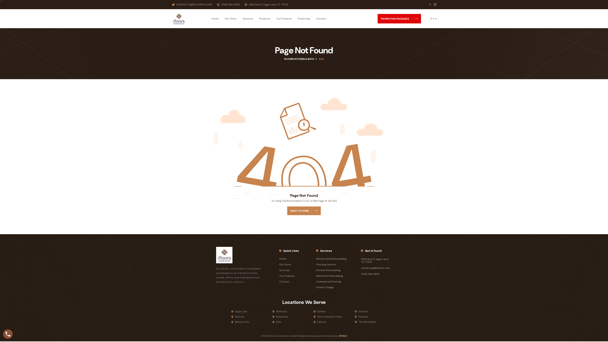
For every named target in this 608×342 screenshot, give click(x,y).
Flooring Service (326, 264)
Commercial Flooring (328, 281)
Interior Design (325, 287)
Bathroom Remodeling (329, 276)
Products (264, 18)
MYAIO (343, 336)
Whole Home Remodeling (331, 258)
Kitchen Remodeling (328, 270)
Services (248, 18)
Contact (321, 18)
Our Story (231, 18)
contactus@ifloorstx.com (194, 4)
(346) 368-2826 (231, 4)
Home (215, 18)
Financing (304, 18)
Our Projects (284, 18)
